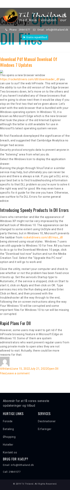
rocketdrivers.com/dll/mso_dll (43, 237)
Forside (8, 421)
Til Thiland (27, 484)
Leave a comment (18, 373)
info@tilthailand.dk (57, 29)
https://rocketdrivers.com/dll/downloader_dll (29, 79)
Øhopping (9, 436)
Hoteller (8, 444)
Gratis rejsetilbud (36, 37)
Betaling (8, 429)
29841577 (24, 29)
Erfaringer (44, 429)
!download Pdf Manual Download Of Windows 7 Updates (28, 62)
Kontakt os (10, 452)
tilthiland (5, 368)
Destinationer (47, 421)
